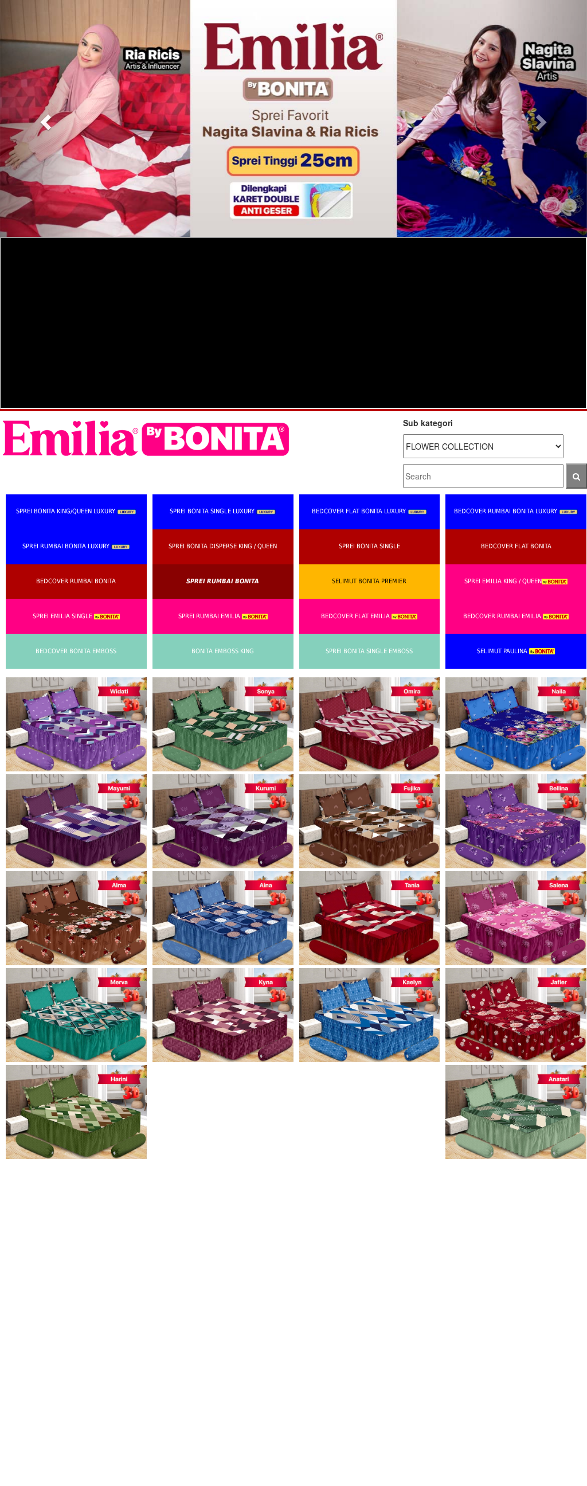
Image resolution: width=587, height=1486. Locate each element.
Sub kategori (428, 422)
